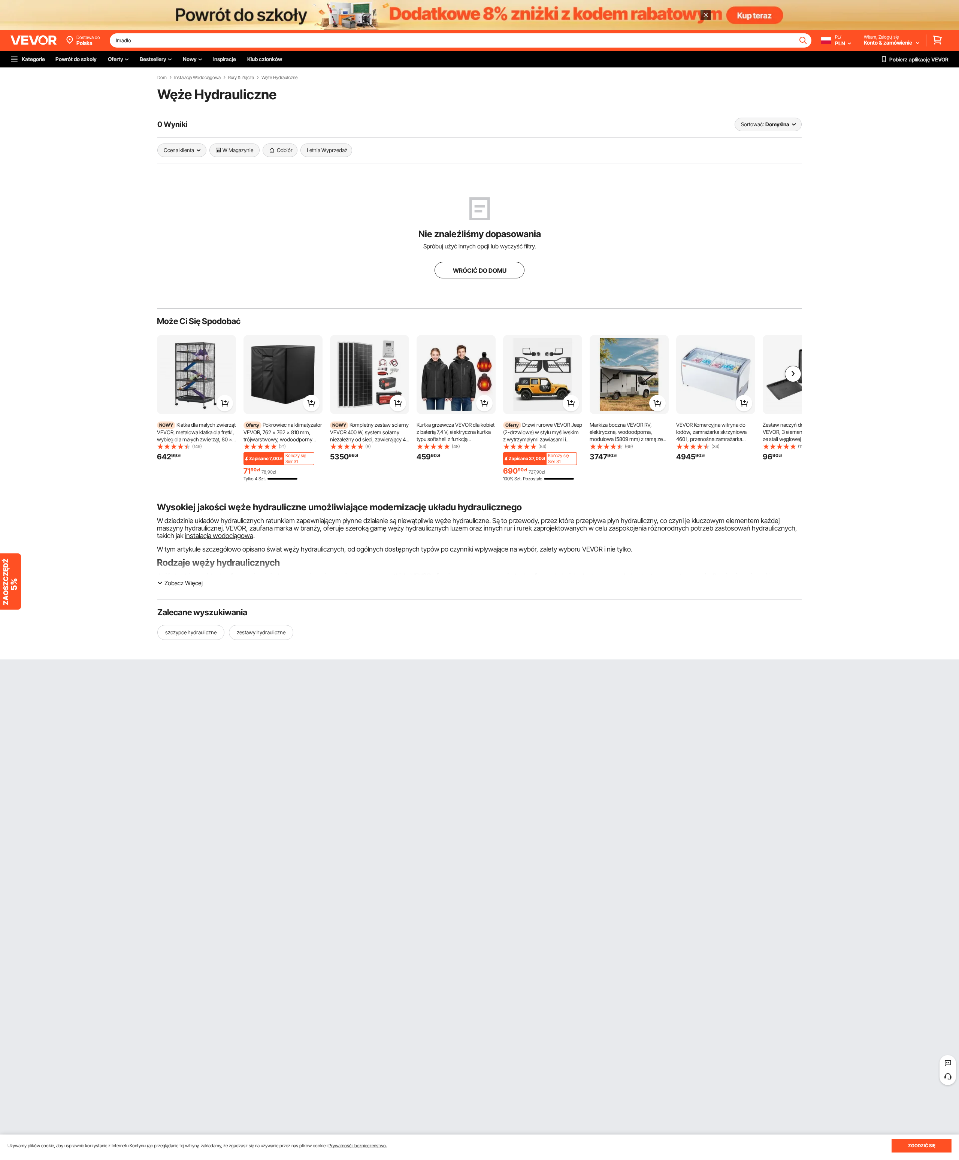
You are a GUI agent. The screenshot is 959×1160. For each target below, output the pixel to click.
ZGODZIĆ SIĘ (921, 1145)
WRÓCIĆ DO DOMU (479, 270)
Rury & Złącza (241, 77)
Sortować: (752, 124)
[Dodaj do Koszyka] (225, 403)
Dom (162, 77)
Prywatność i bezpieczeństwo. (358, 1145)
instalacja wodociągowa (219, 536)
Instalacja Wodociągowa (197, 77)
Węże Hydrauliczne (279, 77)
